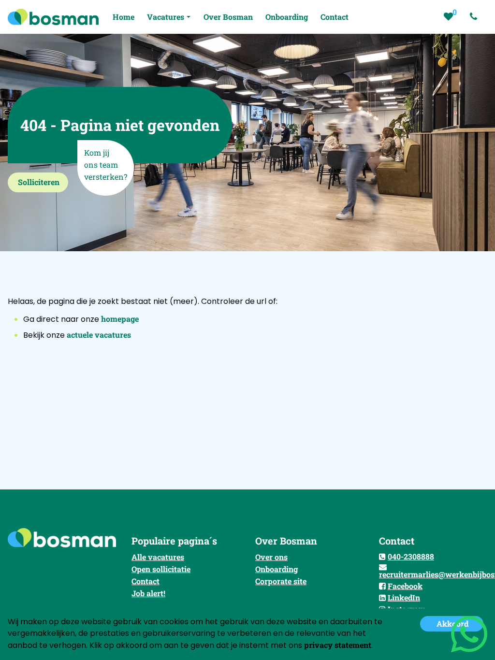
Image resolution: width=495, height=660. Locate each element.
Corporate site (280, 581)
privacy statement (337, 645)
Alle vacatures (157, 557)
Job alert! (148, 593)
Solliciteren (38, 182)
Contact (145, 581)
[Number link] (475, 17)
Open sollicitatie (160, 569)
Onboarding (276, 569)
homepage (120, 319)
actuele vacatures (99, 335)
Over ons (271, 557)
